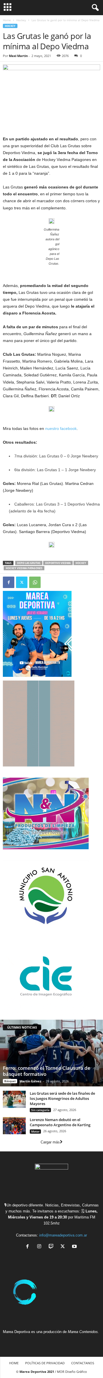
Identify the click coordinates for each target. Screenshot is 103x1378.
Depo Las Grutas (28, 563)
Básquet (10, 1081)
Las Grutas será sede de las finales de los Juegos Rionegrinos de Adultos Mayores (62, 1098)
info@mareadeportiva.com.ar (63, 1235)
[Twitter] (21, 582)
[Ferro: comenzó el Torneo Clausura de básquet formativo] (51, 1053)
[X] (64, 1247)
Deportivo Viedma (58, 563)
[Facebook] (8, 582)
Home (7, 20)
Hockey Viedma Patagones (24, 568)
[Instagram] (40, 1247)
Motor (35, 1131)
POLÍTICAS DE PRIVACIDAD (45, 1363)
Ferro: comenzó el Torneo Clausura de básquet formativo (46, 1071)
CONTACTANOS (82, 1363)
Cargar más (50, 1142)
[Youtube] (75, 1247)
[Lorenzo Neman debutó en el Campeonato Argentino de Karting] (14, 1125)
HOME (14, 1363)
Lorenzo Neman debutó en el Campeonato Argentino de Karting (60, 1122)
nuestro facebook (61, 428)
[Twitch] (52, 1247)
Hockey (21, 20)
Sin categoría (40, 1110)
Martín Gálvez (30, 1081)
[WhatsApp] (35, 582)
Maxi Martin (18, 56)
